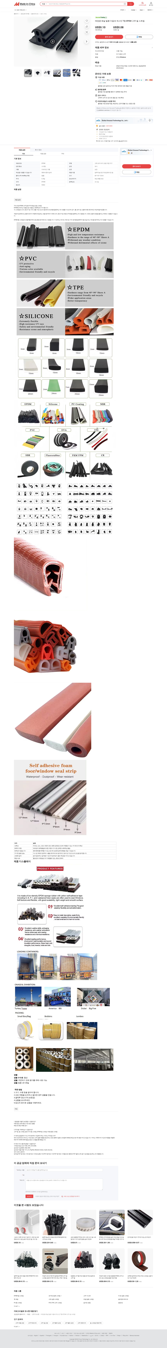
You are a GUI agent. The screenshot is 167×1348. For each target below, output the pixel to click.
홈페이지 (16, 13)
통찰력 (110, 1333)
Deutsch (77, 1335)
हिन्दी (107, 1335)
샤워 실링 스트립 (54, 1299)
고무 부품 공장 (19, 1323)
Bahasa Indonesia (134, 1335)
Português (49, 1335)
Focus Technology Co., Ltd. (86, 1339)
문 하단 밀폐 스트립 (54, 1296)
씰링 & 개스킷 (34, 13)
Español (42, 1335)
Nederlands (85, 1335)
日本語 (102, 1335)
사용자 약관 (69, 1333)
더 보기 (16, 1326)
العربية (91, 1335)
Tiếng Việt (125, 1335)
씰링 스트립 (43, 13)
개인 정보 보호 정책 (79, 1333)
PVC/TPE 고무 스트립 (55, 1303)
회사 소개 (57, 1333)
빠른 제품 (104, 1333)
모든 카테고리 (21, 10)
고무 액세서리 (32, 1323)
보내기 (29, 1196)
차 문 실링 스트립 (123, 1296)
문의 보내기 (109, 37)
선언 (62, 1333)
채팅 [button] (140, 37)
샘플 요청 (133, 42)
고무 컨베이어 (82, 1323)
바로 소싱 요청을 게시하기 (70, 1196)
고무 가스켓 (87, 1296)
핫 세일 (16, 1299)
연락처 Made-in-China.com (93, 1333)
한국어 (96, 1335)
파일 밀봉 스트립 (89, 1299)
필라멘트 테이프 (123, 1299)
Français (56, 1335)
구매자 (122, 10)
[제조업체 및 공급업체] (24, 4)
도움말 (133, 10)
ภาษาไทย (112, 1335)
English (36, 1335)
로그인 (151, 5)
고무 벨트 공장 (69, 1323)
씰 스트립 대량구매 (95, 1323)
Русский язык (63, 1335)
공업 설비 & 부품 (25, 13)
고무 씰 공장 (44, 1323)
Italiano (71, 1335)
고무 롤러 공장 (56, 1323)
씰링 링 (120, 1303)
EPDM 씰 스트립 (19, 1296)
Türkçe (118, 1335)
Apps (141, 10)
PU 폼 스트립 (18, 1303)
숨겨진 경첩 (87, 1303)
